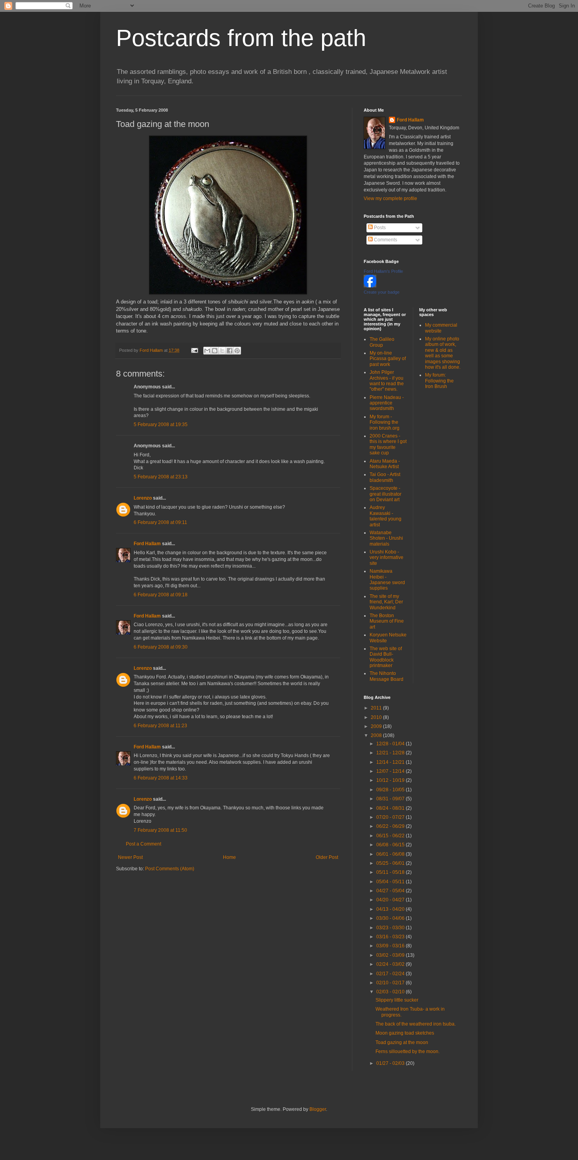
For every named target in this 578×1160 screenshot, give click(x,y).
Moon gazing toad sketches (405, 1033)
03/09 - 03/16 (391, 946)
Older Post (327, 857)
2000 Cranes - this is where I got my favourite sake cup (388, 444)
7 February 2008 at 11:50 (160, 830)
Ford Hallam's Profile (383, 271)
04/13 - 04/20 (391, 909)
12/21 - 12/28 (391, 753)
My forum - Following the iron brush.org (384, 422)
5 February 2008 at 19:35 (161, 424)
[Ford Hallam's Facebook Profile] (370, 286)
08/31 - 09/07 (391, 799)
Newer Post (130, 857)
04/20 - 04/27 (391, 900)
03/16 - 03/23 (391, 936)
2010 (377, 717)
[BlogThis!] (215, 351)
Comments (385, 240)
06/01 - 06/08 (391, 854)
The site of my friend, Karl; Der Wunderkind (386, 602)
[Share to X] (222, 351)
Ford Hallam (147, 543)
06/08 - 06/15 (391, 844)
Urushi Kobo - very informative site (386, 557)
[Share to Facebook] (230, 351)
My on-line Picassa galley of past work (388, 358)
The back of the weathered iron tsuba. (416, 1024)
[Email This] (207, 351)
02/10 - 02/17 (391, 982)
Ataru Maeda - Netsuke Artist (385, 463)
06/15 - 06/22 (391, 835)
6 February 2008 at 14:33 (161, 778)
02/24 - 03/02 (391, 964)
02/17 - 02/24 (391, 973)
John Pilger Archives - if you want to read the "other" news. (387, 381)
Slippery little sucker (397, 1000)
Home (229, 857)
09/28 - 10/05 (391, 789)
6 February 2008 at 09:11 (160, 522)
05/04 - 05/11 (391, 881)
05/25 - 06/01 (391, 863)
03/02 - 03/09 (391, 955)
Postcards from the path (241, 38)
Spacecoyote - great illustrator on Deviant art (385, 493)
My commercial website (441, 327)
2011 (377, 708)
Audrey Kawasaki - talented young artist (385, 516)
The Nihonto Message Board (386, 676)
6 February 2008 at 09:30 (161, 647)
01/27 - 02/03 (391, 1063)
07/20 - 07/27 (391, 817)
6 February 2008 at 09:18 (161, 594)
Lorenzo (143, 498)
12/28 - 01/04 (391, 743)
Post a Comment (143, 844)
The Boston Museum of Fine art (387, 621)
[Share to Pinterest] (237, 351)
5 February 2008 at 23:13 (161, 477)
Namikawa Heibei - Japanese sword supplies (387, 579)
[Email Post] (194, 350)
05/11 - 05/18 (391, 872)
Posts (379, 227)
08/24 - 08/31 (391, 808)
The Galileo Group (382, 341)
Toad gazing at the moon (402, 1042)
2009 (377, 726)
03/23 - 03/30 (391, 927)
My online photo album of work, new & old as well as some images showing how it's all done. (442, 353)
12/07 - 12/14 (391, 771)
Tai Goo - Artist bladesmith (385, 477)
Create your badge (381, 292)
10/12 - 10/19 (391, 780)
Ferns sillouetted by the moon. (408, 1051)
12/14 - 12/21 (391, 762)
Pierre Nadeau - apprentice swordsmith (387, 403)
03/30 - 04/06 (391, 918)
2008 (377, 735)
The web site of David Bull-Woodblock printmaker (386, 657)
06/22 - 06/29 (391, 826)
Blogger (317, 1109)
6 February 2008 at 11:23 (160, 725)
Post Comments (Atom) (169, 868)
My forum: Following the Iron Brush (439, 380)
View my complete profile (390, 198)
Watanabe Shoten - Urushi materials (386, 538)
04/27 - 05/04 (391, 890)
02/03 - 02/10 (391, 992)
